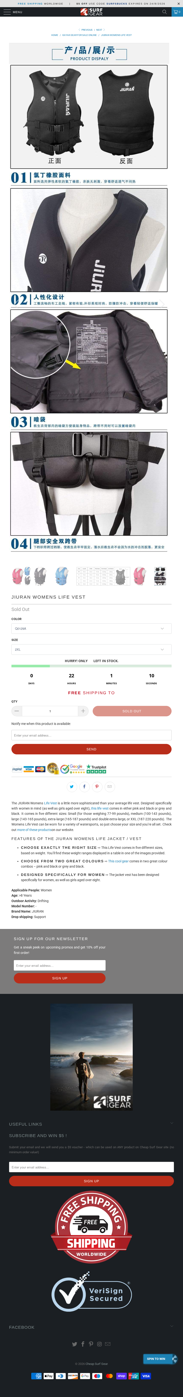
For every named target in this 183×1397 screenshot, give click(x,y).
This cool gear (118, 509)
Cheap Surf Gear (96, 1011)
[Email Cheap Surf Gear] (108, 992)
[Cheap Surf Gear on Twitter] (74, 992)
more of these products (34, 477)
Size (14, 287)
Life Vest (50, 451)
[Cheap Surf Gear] (91, 12)
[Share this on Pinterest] (97, 434)
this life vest (100, 456)
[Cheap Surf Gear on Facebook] (82, 992)
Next (99, 30)
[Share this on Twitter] (72, 434)
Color (16, 266)
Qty (14, 349)
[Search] (166, 12)
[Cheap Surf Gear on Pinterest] (91, 992)
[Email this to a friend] (110, 434)
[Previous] (17, 128)
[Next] (160, 128)
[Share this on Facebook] (84, 434)
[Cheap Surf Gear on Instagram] (99, 992)
